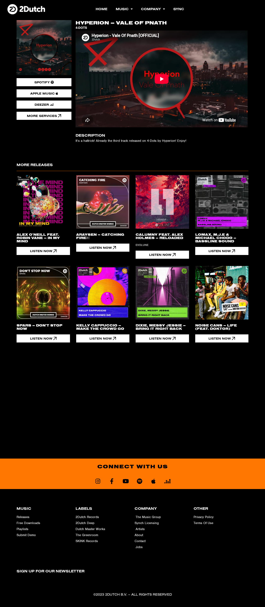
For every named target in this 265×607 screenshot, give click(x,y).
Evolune (142, 245)
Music (122, 9)
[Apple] (153, 481)
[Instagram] (98, 481)
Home (101, 9)
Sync (178, 9)
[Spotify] (139, 481)
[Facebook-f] (111, 481)
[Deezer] (167, 481)
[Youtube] (125, 481)
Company (151, 9)
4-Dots (81, 28)
